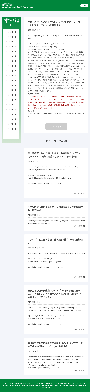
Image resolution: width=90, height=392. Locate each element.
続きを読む (78, 193)
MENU (84, 6)
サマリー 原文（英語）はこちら (39, 91)
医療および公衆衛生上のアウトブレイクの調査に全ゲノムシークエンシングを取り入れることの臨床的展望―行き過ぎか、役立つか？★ (55, 294)
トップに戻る (56, 126)
